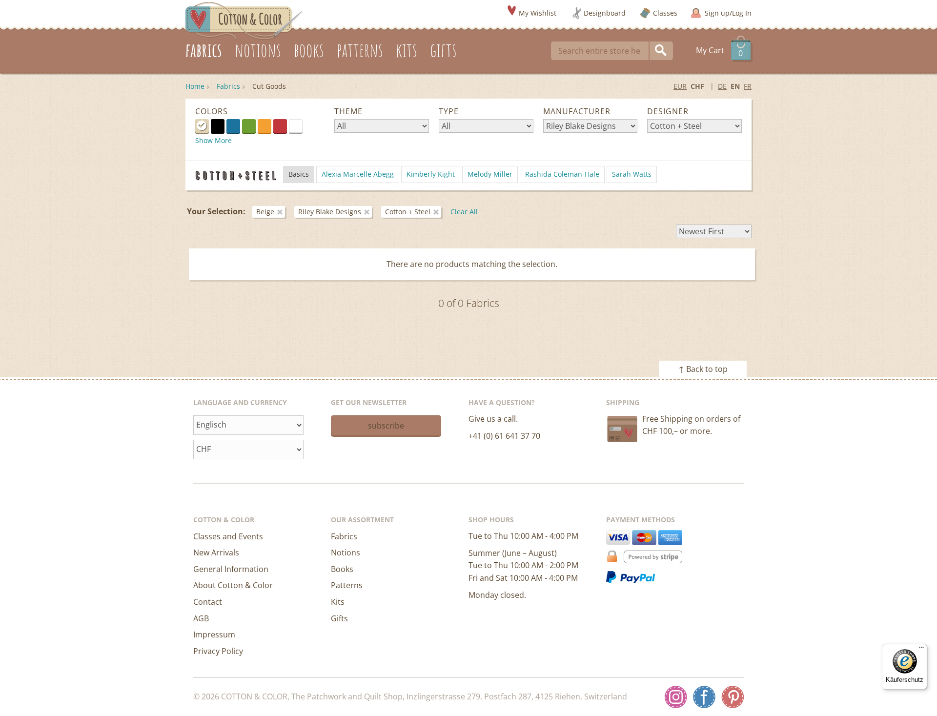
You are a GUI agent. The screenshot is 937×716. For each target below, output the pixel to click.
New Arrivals (216, 552)
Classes (665, 13)
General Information (230, 569)
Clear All (464, 211)
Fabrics (228, 86)
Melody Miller (490, 174)
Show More (213, 140)
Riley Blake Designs (329, 211)
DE (722, 86)
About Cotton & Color (233, 585)
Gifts (339, 618)
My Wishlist (537, 13)
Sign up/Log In (728, 13)
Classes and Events (228, 536)
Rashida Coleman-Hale (562, 174)
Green (249, 126)
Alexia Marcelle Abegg (358, 174)
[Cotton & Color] (244, 20)
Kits (338, 601)
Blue (233, 126)
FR (748, 86)
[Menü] (921, 649)
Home (194, 86)
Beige (202, 126)
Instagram (676, 697)
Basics (298, 174)
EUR (680, 86)
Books (342, 569)
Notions (345, 552)
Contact (207, 601)
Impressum (214, 634)
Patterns (347, 585)
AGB (201, 618)
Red (280, 126)
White (302, 125)
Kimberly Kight (431, 174)
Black (217, 126)
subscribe (386, 425)
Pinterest (732, 697)
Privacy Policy (218, 651)
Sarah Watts (632, 174)
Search (661, 50)
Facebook (704, 697)
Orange (264, 126)
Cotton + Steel (407, 211)
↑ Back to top (703, 369)
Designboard (605, 13)
